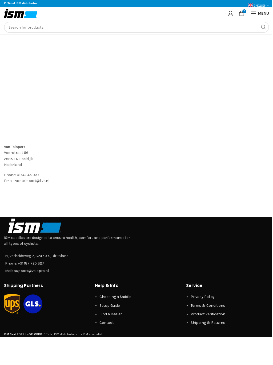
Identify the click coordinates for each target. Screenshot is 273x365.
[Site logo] (20, 13)
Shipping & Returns (208, 322)
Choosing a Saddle (115, 296)
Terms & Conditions (208, 305)
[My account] (230, 13)
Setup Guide (109, 305)
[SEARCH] (263, 27)
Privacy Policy (203, 296)
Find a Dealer (110, 314)
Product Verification (208, 314)
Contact (106, 322)
